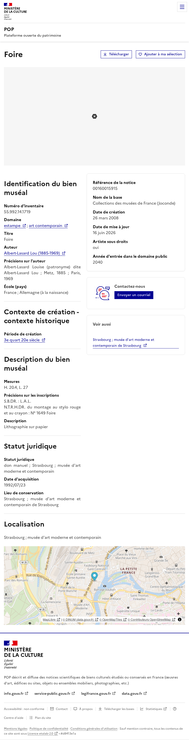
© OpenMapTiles (110, 619)
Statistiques (154, 709)
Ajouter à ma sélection (163, 54)
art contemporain (45, 225)
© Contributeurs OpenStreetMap (149, 619)
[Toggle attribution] (180, 619)
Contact (62, 709)
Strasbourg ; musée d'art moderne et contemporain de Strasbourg (123, 342)
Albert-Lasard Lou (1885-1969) (32, 253)
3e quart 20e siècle (22, 340)
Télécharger (119, 54)
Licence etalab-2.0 (40, 733)
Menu (182, 7)
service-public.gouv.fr (52, 693)
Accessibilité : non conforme (24, 709)
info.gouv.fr (14, 693)
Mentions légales (15, 728)
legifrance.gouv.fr (96, 693)
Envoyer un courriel (133, 295)
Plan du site (43, 718)
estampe (12, 225)
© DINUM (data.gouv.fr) (78, 619)
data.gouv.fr (132, 693)
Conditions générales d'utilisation (93, 728)
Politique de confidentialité (49, 728)
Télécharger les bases (119, 709)
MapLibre (49, 619)
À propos (86, 709)
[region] (94, 585)
